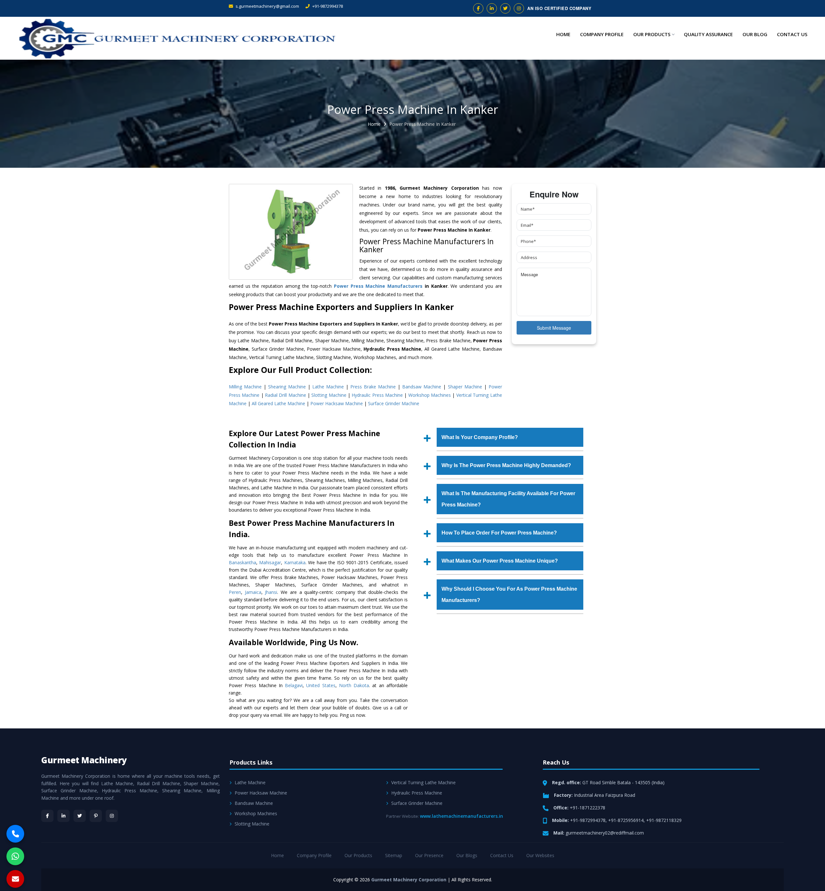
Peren (235, 592)
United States (320, 685)
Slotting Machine (328, 395)
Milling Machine (245, 387)
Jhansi (271, 592)
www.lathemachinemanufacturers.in (461, 816)
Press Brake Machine (373, 387)
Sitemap (393, 855)
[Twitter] (79, 816)
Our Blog (754, 34)
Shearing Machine (287, 387)
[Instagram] (112, 816)
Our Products (651, 34)
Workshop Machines (429, 395)
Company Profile (602, 34)
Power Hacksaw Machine (336, 403)
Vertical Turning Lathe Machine (423, 782)
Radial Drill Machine (285, 395)
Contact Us (792, 34)
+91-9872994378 (327, 6)
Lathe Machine (328, 387)
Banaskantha (242, 562)
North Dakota (354, 685)
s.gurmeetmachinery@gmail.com (267, 6)
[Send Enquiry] (15, 879)
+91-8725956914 (626, 820)
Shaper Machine (465, 387)
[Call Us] (15, 834)
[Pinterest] (96, 816)
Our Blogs (466, 855)
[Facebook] (47, 816)
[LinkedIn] (63, 816)
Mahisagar (270, 562)
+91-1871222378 (587, 808)
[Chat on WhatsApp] (15, 856)
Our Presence (429, 855)
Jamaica (253, 592)
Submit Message (554, 328)
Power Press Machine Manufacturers (378, 286)
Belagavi (294, 685)
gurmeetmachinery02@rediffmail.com (605, 833)
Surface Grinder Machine (393, 403)
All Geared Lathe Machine (278, 403)
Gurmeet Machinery (84, 760)
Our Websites (540, 855)
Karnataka (295, 562)
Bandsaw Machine (421, 387)
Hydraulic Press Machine (377, 395)
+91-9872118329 (664, 820)
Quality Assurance (708, 34)
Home (563, 34)
